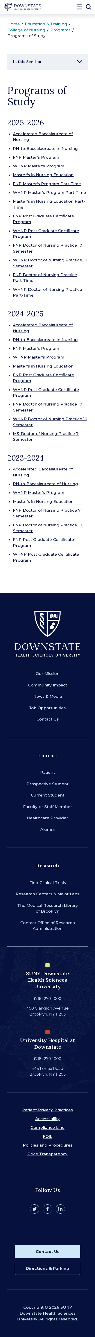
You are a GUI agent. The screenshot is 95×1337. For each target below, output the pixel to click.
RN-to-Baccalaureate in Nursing (45, 148)
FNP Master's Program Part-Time (47, 183)
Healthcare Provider (47, 818)
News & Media (47, 696)
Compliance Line (48, 1127)
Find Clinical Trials (47, 882)
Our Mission (47, 673)
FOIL (47, 1136)
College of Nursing (26, 30)
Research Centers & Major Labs (47, 894)
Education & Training (46, 24)
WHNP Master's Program (38, 166)
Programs (60, 30)
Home (13, 24)
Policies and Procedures (47, 1145)
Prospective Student (47, 784)
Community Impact (47, 685)
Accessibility (47, 1118)
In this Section (27, 61)
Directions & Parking (47, 1268)
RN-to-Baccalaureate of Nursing (45, 484)
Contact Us (47, 719)
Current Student (47, 795)
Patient (47, 772)
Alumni (47, 829)
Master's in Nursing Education (43, 174)
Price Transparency (47, 1154)
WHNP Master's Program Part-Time (49, 192)
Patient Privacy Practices (47, 1110)
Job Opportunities (47, 708)
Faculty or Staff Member (47, 806)
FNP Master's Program (36, 157)
